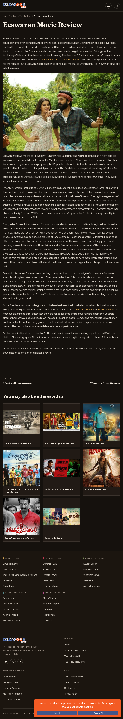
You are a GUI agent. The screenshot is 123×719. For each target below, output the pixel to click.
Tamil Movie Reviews (74, 661)
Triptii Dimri (48, 609)
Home (5, 16)
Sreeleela (88, 580)
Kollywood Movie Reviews (21, 16)
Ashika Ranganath (92, 585)
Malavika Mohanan (12, 620)
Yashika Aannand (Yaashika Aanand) (20, 574)
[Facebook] (5, 661)
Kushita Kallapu (50, 585)
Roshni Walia (49, 614)
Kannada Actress (11, 688)
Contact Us (70, 688)
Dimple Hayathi (10, 563)
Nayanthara (8, 585)
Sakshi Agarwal (10, 603)
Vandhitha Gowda (92, 574)
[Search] (117, 6)
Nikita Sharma (50, 598)
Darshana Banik (50, 563)
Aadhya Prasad (10, 614)
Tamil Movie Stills (72, 656)
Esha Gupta (49, 620)
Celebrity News (72, 682)
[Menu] (108, 6)
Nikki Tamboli (9, 569)
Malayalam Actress (12, 693)
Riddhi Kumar (49, 569)
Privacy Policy (70, 693)
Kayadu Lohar (90, 563)
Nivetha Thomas (11, 609)
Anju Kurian (8, 598)
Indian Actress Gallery (75, 650)
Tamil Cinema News (74, 676)
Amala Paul (8, 580)
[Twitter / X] (13, 661)
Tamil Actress (10, 676)
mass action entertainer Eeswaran (60, 59)
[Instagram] (20, 661)
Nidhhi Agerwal (84, 309)
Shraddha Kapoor (51, 603)
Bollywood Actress (12, 699)
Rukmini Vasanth (91, 569)
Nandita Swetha (105, 309)
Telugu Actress (10, 682)
